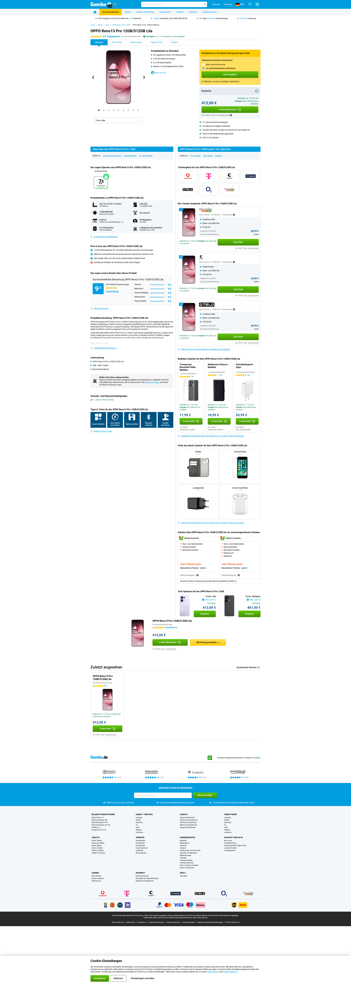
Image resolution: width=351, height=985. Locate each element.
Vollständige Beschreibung (105, 348)
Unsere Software (98, 878)
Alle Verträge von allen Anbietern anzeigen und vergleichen (205, 349)
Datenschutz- (213, 972)
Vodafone (139, 832)
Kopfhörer (139, 850)
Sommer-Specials (110, 12)
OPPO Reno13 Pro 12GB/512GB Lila (146, 25)
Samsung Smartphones (188, 820)
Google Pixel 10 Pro (99, 830)
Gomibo (95, 873)
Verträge (183, 858)
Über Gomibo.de (118, 922)
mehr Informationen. (200, 918)
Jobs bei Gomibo (230, 848)
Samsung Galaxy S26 (99, 820)
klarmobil (139, 822)
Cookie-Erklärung (230, 972)
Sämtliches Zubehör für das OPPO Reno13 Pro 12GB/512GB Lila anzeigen (212, 436)
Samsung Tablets (98, 843)
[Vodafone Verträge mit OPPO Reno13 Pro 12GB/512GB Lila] (188, 176)
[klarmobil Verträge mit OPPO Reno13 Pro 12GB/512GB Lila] (230, 190)
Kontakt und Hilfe (233, 837)
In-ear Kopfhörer (142, 848)
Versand (183, 848)
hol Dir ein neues (152, 382)
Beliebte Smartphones (103, 814)
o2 (137, 825)
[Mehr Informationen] (231, 115)
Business (140, 873)
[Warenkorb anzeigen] (257, 4)
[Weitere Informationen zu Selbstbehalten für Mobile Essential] (197, 575)
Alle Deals (183, 876)
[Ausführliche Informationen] (234, 215)
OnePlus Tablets (98, 850)
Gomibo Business (142, 876)
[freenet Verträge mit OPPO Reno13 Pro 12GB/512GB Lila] (250, 176)
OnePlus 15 (96, 827)
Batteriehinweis (185, 855)
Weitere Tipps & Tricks (103, 431)
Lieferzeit (183, 845)
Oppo (107, 25)
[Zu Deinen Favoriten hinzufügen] (256, 91)
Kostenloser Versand (187, 430)
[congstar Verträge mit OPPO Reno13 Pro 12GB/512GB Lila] (230, 176)
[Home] (94, 12)
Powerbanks (140, 845)
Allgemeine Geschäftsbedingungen (210, 922)
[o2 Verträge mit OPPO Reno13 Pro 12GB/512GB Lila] (209, 190)
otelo (137, 827)
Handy (127, 12)
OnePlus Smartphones (188, 822)
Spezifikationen (130, 156)
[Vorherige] (93, 77)
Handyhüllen (140, 841)
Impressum (142, 922)
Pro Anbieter (195, 156)
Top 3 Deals (208, 156)
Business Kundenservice (145, 881)
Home (92, 25)
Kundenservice (209, 12)
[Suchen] (205, 4)
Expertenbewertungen (112, 156)
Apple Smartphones (187, 818)
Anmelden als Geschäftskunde (147, 878)
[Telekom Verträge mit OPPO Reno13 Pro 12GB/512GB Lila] (209, 176)
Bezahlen (183, 841)
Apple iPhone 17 (98, 818)
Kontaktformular (230, 843)
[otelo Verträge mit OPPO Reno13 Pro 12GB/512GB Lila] (188, 190)
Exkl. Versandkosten (251, 248)
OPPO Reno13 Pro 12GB (121, 25)
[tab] (99, 110)
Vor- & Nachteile (145, 156)
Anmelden (228, 4)
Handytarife (165, 12)
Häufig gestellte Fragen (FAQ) (235, 845)
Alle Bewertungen (101, 308)
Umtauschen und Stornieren (190, 850)
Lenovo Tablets (97, 848)
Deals (183, 873)
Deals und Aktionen (187, 868)
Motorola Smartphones (188, 825)
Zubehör (193, 12)
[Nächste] (144, 77)
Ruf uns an (228, 841)
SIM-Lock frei (160, 73)
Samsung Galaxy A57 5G (101, 825)
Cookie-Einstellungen (156, 922)
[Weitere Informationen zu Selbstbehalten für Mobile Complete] (239, 575)
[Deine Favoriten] (250, 4)
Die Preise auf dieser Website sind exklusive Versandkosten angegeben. (212, 915)
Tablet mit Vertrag (98, 853)
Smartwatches (141, 853)
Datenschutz (96, 881)
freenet (138, 820)
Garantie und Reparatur (188, 853)
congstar (139, 818)
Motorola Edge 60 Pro (100, 822)
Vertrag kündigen (186, 860)
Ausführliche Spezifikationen (106, 237)
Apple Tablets (97, 845)
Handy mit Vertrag (145, 12)
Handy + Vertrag (144, 814)
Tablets (179, 12)
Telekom (139, 830)
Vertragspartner (230, 850)
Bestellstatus (184, 843)
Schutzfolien (140, 843)
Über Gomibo (96, 876)
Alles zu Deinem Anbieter (189, 865)
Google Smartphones (188, 827)
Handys (184, 814)
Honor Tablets (97, 841)
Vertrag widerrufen (187, 863)
